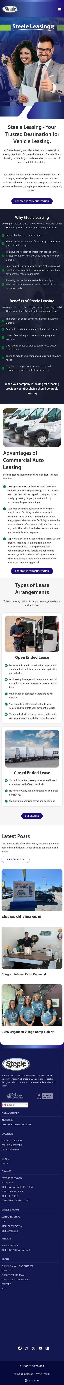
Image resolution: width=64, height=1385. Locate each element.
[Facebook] (19, 1348)
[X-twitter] (33, 1348)
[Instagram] (26, 1348)
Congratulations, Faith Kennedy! (24, 974)
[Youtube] (40, 1348)
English (10, 1104)
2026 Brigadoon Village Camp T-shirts (28, 1032)
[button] (59, 9)
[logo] (14, 9)
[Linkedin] (47, 1348)
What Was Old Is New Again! (21, 917)
